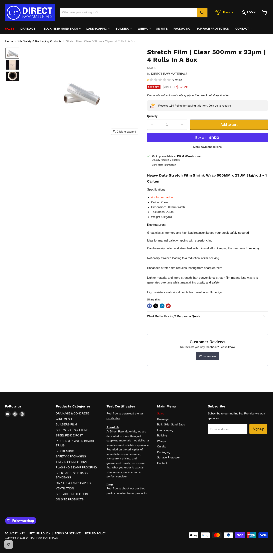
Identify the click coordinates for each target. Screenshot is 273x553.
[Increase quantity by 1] (182, 125)
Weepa (143, 28)
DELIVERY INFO (15, 533)
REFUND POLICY (95, 533)
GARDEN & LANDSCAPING (73, 483)
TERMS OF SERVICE (68, 533)
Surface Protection (212, 28)
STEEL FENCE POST (69, 435)
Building (123, 28)
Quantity (152, 116)
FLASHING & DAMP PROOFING (76, 467)
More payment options (207, 146)
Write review (207, 356)
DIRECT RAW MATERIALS (169, 73)
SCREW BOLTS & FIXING (72, 430)
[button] (12, 53)
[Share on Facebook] (149, 305)
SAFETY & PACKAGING (71, 456)
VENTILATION (65, 488)
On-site (161, 28)
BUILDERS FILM (66, 424)
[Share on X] (155, 305)
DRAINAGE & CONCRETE (72, 413)
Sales (9, 28)
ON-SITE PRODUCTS (70, 499)
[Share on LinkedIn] (162, 305)
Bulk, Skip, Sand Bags (61, 28)
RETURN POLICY (39, 533)
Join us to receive (220, 105)
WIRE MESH (64, 419)
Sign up (258, 429)
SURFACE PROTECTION (72, 494)
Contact (242, 28)
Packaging (181, 28)
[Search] (202, 12)
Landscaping (97, 28)
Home (9, 41)
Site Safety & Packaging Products (39, 41)
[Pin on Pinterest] (168, 305)
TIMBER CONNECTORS (71, 462)
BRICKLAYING (65, 451)
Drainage (28, 28)
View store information (164, 165)
